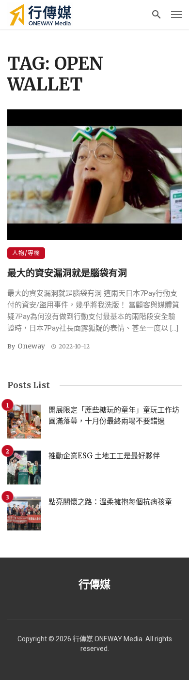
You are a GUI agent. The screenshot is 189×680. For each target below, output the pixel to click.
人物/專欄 (26, 253)
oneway (31, 346)
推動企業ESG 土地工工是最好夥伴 (104, 455)
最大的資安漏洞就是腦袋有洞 (67, 273)
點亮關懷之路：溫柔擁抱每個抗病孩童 (110, 501)
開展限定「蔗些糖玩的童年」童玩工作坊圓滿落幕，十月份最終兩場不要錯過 (113, 415)
